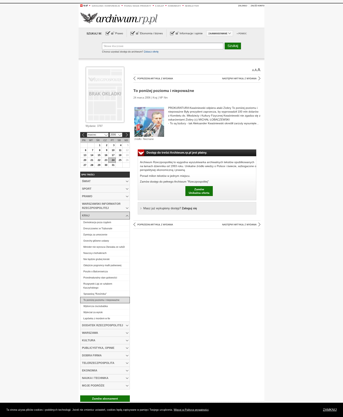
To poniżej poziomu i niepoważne (101, 300)
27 (85, 165)
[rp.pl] (84, 5)
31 (113, 165)
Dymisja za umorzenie (95, 234)
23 (106, 160)
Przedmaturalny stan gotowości (100, 277)
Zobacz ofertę (151, 51)
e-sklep (159, 6)
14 (92, 155)
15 (99, 155)
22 (99, 160)
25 (120, 160)
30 (106, 165)
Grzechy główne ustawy (96, 240)
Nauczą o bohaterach (95, 253)
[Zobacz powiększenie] (149, 122)
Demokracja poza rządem (97, 222)
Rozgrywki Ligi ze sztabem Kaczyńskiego (97, 285)
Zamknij (330, 409)
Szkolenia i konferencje (106, 6)
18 (120, 155)
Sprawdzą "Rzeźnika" (95, 294)
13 (85, 155)
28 (92, 165)
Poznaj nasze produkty (137, 6)
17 (113, 155)
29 (99, 165)
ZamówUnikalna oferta (199, 191)
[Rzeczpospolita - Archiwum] (119, 18)
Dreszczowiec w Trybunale (97, 228)
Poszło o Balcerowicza (95, 271)
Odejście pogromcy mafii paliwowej (102, 265)
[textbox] (162, 46)
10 (113, 150)
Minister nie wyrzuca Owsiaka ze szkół (104, 247)
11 (120, 150)
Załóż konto (257, 6)
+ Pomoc (242, 33)
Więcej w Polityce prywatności (191, 409)
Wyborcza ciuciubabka (95, 306)
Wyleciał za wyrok (93, 312)
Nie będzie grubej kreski (96, 259)
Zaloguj (242, 6)
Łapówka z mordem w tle (96, 318)
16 (106, 155)
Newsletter (192, 6)
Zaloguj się (170, 208)
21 (92, 160)
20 (85, 160)
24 (113, 160)
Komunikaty (174, 6)
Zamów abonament (105, 398)
